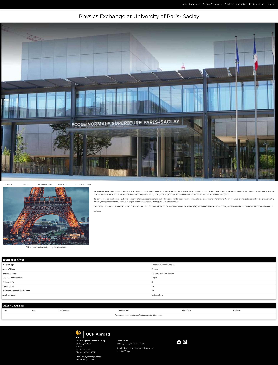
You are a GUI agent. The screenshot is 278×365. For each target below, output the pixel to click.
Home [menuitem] (183, 4)
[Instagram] (185, 343)
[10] (195, 206)
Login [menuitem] (271, 4)
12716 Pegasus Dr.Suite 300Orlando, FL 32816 (83, 346)
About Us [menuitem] (240, 4)
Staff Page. (125, 351)
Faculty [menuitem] (228, 4)
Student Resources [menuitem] (212, 4)
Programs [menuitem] (194, 4)
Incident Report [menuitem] (256, 4)
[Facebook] (179, 343)
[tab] (8, 184)
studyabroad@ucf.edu (92, 357)
